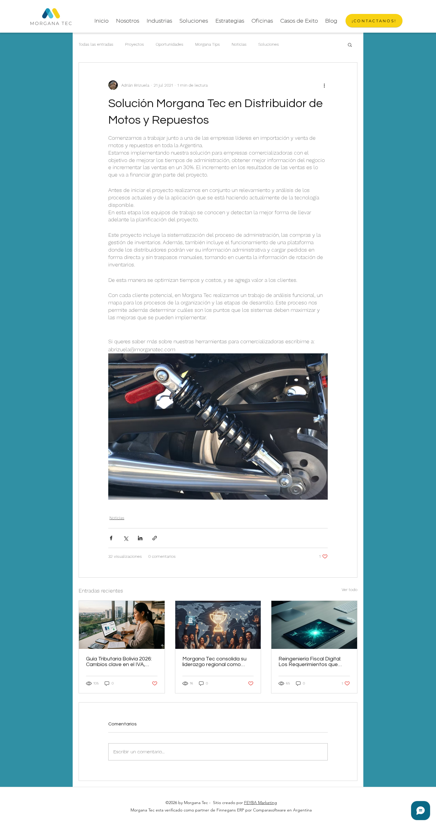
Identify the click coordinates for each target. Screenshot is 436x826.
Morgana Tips (207, 44)
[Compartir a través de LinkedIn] (140, 538)
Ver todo (349, 589)
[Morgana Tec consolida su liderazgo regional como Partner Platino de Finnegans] (218, 625)
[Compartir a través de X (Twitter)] (125, 538)
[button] (350, 44)
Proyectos (134, 44)
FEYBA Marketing (260, 802)
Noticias (239, 44)
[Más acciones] (324, 85)
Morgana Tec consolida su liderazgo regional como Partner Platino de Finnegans (218, 661)
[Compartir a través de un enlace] (154, 538)
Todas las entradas (96, 44)
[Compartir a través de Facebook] (111, 538)
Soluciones (268, 44)
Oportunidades (169, 44)
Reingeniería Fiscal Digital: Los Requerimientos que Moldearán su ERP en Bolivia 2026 (313, 661)
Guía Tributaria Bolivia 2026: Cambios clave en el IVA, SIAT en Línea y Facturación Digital (120, 661)
